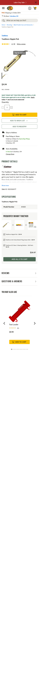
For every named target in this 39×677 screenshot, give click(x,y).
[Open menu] (3, 8)
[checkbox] (19, 234)
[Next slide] (34, 323)
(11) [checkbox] (18, 328)
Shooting (9, 25)
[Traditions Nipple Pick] (5, 76)
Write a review (21, 44)
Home (3, 25)
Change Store (10, 154)
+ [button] (11, 107)
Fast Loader (13, 324)
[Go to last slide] (4, 323)
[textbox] (7, 107)
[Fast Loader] (19, 309)
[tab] (11, 349)
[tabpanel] (19, 322)
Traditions (5, 35)
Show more (5, 185)
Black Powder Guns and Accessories (23, 25)
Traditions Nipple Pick (10, 39)
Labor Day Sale (19, 2)
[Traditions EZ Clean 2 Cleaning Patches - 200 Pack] (32, 225)
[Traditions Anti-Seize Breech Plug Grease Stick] (19, 225)
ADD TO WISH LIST (17, 120)
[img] (35, 8)
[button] (36, 2)
